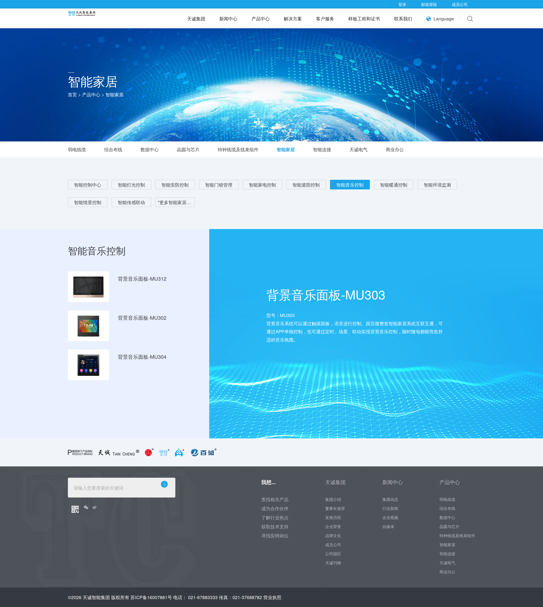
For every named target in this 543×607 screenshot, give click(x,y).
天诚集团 (196, 18)
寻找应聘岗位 (274, 535)
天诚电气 (358, 149)
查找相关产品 (274, 499)
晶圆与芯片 (188, 149)
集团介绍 (333, 499)
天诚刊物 (333, 562)
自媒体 (388, 526)
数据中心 (150, 149)
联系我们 (403, 18)
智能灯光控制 (131, 184)
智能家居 (114, 94)
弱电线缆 (77, 149)
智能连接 (322, 149)
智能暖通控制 (393, 184)
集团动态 (390, 499)
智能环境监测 (437, 184)
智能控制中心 (87, 184)
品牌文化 (333, 535)
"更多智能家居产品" (176, 202)
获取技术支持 (274, 526)
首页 (72, 94)
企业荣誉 (333, 526)
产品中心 (261, 18)
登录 (402, 4)
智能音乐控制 (350, 184)
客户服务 (325, 18)
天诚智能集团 (96, 597)
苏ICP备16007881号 (151, 597)
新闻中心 (228, 18)
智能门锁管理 (218, 184)
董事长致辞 (335, 508)
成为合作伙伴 (274, 508)
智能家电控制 (262, 184)
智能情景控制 (87, 202)
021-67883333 (203, 597)
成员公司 (460, 4)
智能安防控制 (175, 184)
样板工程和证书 (364, 18)
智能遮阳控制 (306, 184)
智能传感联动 (131, 202)
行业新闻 (390, 508)
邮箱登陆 (429, 4)
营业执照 (272, 597)
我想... (268, 482)
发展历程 (333, 517)
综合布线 (113, 149)
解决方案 (293, 18)
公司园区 (333, 553)
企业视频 (390, 517)
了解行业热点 (274, 517)
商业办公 (395, 149)
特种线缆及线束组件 (238, 149)
